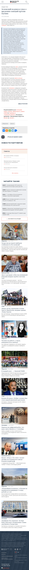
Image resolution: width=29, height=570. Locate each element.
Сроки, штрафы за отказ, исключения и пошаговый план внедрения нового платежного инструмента (13, 430)
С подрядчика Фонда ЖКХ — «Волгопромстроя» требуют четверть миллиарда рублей (13, 461)
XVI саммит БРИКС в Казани (11, 156)
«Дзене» (11, 118)
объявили (11, 88)
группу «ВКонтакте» (14, 111)
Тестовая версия (5, 565)
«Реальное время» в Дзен (14, 137)
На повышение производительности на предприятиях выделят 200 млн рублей (14, 209)
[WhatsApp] (10, 130)
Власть (12, 123)
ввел (17, 66)
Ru (15, 552)
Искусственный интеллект (10, 168)
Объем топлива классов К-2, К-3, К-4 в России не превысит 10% (14, 199)
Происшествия (5, 272)
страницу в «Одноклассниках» (10, 113)
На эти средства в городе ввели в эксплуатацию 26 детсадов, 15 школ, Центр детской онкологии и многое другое (14, 492)
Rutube (6, 118)
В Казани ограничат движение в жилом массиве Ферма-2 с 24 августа (14, 190)
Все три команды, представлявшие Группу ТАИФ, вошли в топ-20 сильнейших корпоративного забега (14, 312)
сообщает (3, 25)
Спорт (3, 306)
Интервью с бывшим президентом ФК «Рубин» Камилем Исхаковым (14, 400)
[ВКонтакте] (4, 130)
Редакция (3, 552)
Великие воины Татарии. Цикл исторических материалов (12, 162)
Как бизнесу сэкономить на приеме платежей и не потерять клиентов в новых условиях (13, 524)
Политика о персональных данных (7, 559)
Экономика (4, 425)
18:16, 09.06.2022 (5, 16)
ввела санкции (18, 78)
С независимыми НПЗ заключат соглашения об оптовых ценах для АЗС (13, 185)
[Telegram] (13, 130)
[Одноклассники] (7, 130)
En (18, 552)
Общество (4, 7)
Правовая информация (7, 556)
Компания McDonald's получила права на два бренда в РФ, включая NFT (14, 204)
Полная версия (5, 564)
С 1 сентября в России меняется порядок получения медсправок (12, 195)
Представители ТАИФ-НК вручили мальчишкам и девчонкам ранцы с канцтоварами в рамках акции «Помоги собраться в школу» (14, 373)
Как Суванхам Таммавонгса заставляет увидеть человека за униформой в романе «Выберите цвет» (13, 344)
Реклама (3, 554)
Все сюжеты (15, 173)
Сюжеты (7, 151)
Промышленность (6, 455)
